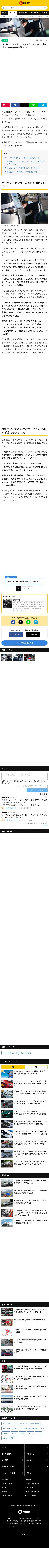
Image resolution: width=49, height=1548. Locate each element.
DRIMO (22, 1433)
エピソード (13, 1053)
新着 (29, 1053)
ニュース (12, 13)
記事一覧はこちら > (18, 610)
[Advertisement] (24, 75)
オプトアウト (6, 1487)
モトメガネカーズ (21, 1424)
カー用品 (44, 13)
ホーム (4, 13)
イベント (29, 1466)
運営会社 (5, 1479)
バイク (43, 1428)
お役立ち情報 (23, 13)
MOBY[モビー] (5, 16)
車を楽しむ (34, 13)
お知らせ (5, 1491)
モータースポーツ (8, 1466)
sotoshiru (6, 1433)
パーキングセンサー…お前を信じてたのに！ (24, 158)
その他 (28, 1473)
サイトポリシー (7, 1483)
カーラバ (16, 1428)
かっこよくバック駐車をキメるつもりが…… (24, 168)
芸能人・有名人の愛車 (30, 1428)
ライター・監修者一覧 (32, 1491)
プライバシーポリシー (32, 1483)
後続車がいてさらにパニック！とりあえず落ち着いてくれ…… (25, 163)
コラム (22, 1053)
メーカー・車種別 (8, 1473)
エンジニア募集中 (31, 1495)
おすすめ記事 (34, 1424)
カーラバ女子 (7, 1424)
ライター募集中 (7, 1495)
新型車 (14, 1433)
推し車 (30, 1433)
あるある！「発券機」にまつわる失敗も (22, 172)
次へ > (30, 589)
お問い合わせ (29, 1487)
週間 (13, 1067)
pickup (5, 1053)
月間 (36, 1067)
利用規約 (45, 825)
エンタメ (29, 1460)
